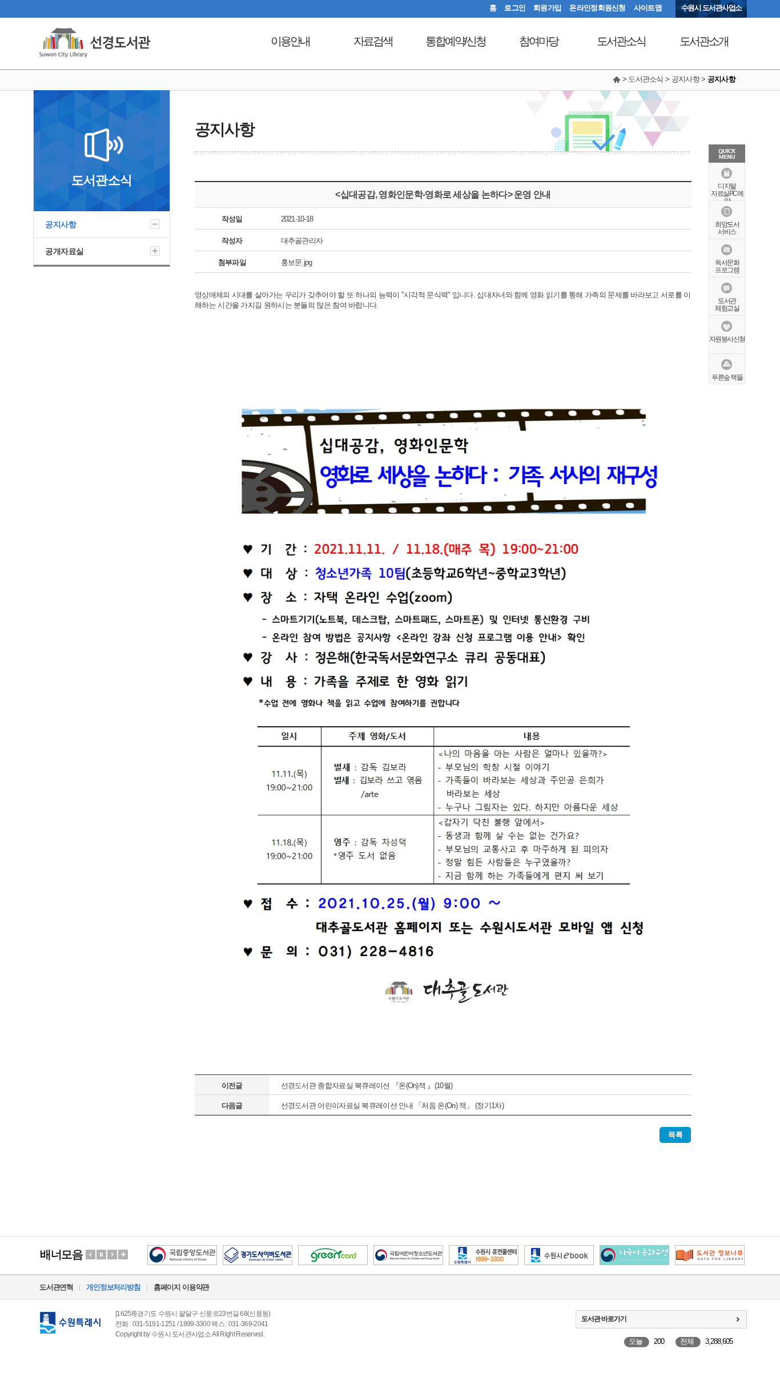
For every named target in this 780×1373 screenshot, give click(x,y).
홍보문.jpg (296, 262)
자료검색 (372, 41)
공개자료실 (64, 251)
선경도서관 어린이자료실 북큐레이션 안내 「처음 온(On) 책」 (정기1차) (392, 1105)
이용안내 (290, 41)
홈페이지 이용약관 (181, 1287)
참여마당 (538, 41)
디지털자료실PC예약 (727, 193)
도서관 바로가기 (603, 1319)
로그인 (514, 7)
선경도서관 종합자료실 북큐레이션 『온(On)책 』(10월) (367, 1085)
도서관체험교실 (727, 304)
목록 (675, 1134)
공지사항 (60, 224)
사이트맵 (648, 7)
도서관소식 (621, 41)
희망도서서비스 (727, 228)
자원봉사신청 (727, 339)
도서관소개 (704, 41)
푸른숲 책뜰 (726, 377)
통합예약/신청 (455, 41)
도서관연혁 (56, 1287)
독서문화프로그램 (727, 266)
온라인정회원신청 (597, 7)
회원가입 (547, 7)
